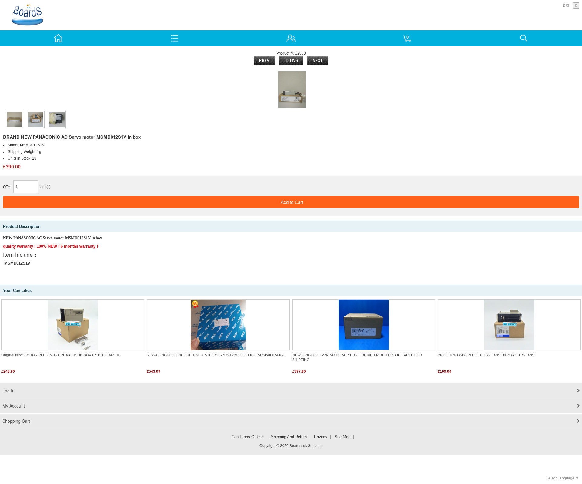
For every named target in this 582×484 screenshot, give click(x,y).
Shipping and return (289, 437)
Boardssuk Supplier (305, 446)
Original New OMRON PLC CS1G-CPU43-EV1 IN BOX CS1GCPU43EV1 (61, 355)
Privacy (320, 437)
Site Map (342, 437)
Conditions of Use (248, 437)
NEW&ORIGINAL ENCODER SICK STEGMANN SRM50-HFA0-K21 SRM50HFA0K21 (216, 355)
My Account (13, 406)
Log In (8, 391)
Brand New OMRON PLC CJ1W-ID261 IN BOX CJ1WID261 (486, 355)
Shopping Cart (16, 421)
